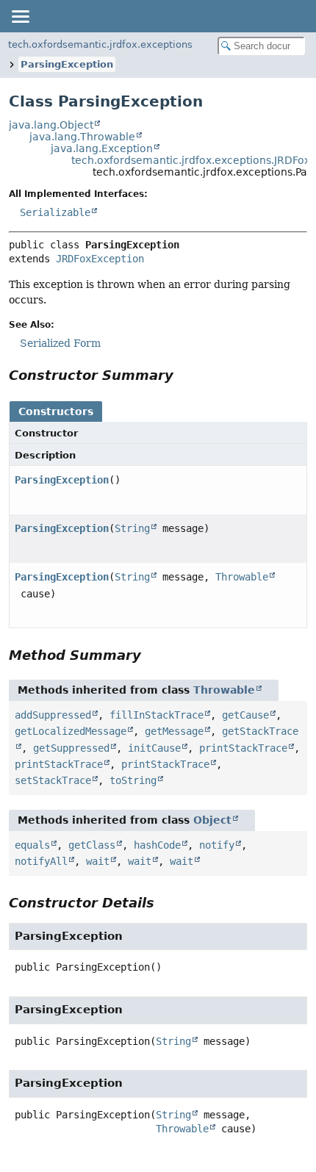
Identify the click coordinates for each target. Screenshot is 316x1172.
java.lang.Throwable (82, 137)
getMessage (174, 731)
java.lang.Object (51, 125)
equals (32, 845)
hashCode (157, 845)
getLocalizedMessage (70, 731)
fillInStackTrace (156, 715)
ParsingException (67, 64)
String (132, 528)
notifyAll (41, 861)
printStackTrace (243, 748)
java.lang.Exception (102, 148)
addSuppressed (53, 715)
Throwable (241, 577)
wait (97, 861)
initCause (154, 748)
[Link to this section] (184, 375)
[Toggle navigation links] (19, 16)
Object (212, 820)
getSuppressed (71, 748)
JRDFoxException (100, 259)
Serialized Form (60, 343)
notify (216, 845)
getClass (91, 845)
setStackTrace (53, 780)
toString (133, 780)
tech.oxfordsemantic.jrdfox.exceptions (100, 44)
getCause (245, 715)
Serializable (55, 212)
